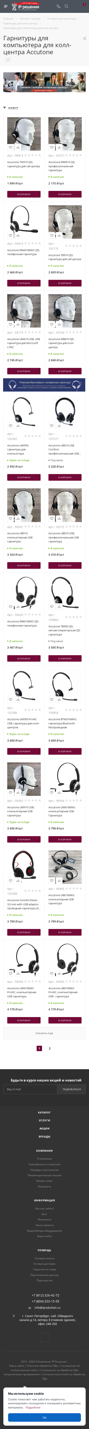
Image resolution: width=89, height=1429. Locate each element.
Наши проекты (45, 1225)
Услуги (44, 1120)
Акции (45, 1128)
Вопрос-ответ (44, 1181)
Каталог (44, 1112)
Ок (45, 1417)
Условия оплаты (44, 1258)
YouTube (44, 1337)
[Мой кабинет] (74, 7)
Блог (44, 1214)
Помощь (44, 1250)
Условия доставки (44, 1264)
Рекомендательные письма (44, 1175)
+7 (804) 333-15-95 (45, 1301)
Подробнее (33, 1407)
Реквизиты (44, 1186)
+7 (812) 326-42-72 (45, 1295)
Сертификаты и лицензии (45, 1164)
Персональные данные (44, 1275)
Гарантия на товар (44, 1269)
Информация (44, 1200)
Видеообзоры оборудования (44, 1230)
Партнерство (45, 1280)
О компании (44, 1158)
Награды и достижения (44, 1170)
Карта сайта (44, 1236)
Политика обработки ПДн (42, 1366)
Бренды (45, 1136)
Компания (44, 1151)
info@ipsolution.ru (47, 1308)
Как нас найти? (44, 1208)
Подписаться (72, 1089)
